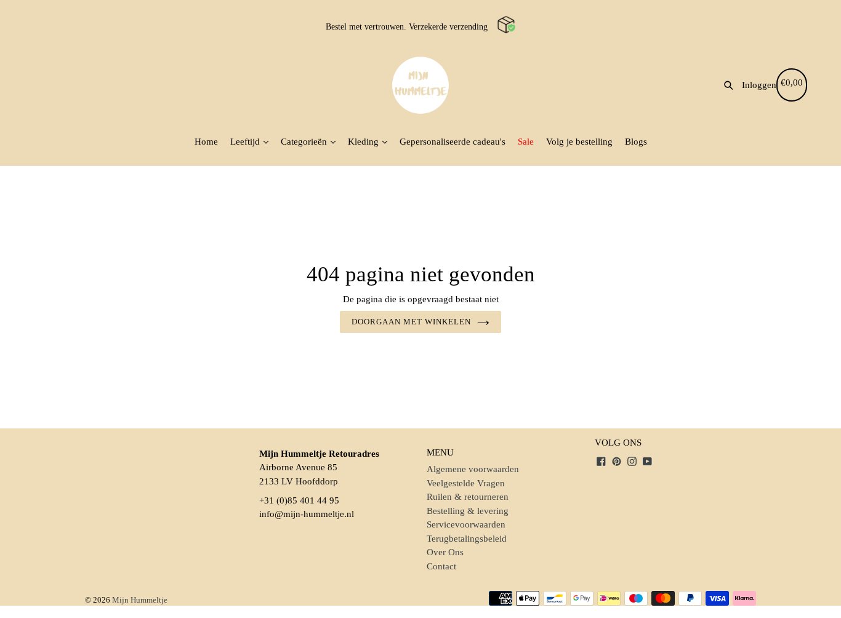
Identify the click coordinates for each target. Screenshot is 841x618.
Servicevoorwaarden (466, 524)
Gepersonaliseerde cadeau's (452, 141)
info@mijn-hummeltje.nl (306, 514)
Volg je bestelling (579, 141)
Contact (441, 566)
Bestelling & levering (468, 511)
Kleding (364, 141)
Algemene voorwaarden (473, 469)
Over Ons (445, 552)
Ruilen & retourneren (468, 497)
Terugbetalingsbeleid (467, 539)
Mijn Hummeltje (139, 599)
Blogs (636, 141)
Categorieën (305, 141)
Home (206, 141)
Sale (526, 141)
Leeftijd (246, 141)
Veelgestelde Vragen (466, 483)
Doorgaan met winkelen (412, 321)
